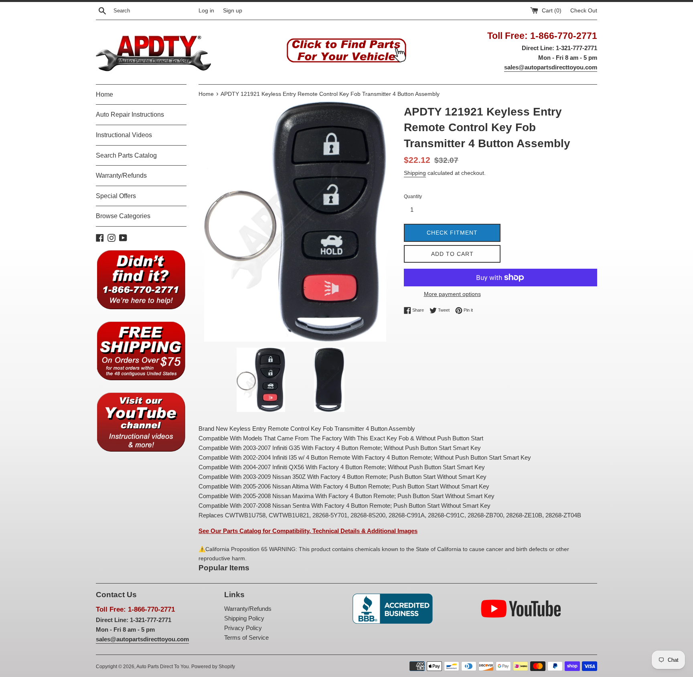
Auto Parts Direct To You (162, 666)
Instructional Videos (124, 135)
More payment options (452, 294)
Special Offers (116, 196)
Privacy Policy (243, 627)
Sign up (232, 11)
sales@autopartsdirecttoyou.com (550, 67)
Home (104, 94)
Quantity (413, 196)
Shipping (415, 173)
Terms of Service (246, 637)
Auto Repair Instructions (130, 114)
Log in (206, 11)
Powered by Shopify (213, 666)
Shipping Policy (244, 618)
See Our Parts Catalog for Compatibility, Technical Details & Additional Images (308, 530)
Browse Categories (123, 216)
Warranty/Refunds (121, 175)
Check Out (583, 11)
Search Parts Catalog (126, 155)
